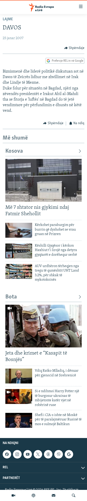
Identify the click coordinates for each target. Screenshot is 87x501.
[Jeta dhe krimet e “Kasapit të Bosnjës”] (43, 326)
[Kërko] (73, 495)
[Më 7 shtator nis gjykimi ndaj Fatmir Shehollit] (43, 180)
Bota (11, 297)
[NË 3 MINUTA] (53, 495)
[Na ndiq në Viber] (58, 454)
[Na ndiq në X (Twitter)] (38, 454)
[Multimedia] (13, 495)
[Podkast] (33, 495)
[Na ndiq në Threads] (48, 454)
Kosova (14, 151)
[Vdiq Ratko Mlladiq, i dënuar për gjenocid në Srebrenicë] (18, 376)
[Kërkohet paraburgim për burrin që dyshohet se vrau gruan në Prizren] (18, 230)
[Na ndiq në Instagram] (17, 454)
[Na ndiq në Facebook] (7, 454)
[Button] (74, 48)
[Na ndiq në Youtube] (27, 454)
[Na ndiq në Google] (69, 454)
